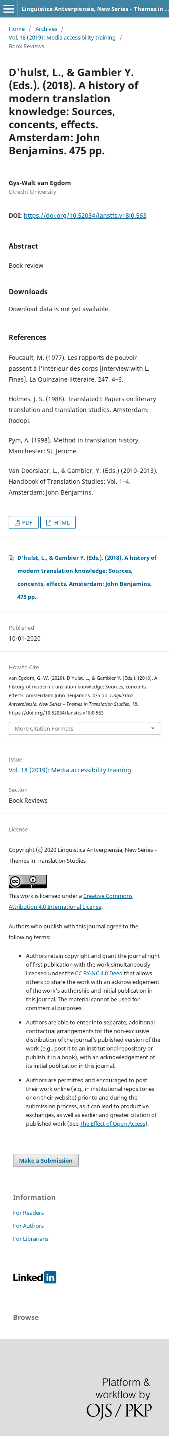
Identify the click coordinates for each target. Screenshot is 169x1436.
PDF (26, 522)
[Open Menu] (8, 8)
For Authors (28, 1226)
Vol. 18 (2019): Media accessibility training (62, 37)
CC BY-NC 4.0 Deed (99, 973)
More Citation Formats (44, 728)
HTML (61, 522)
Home (17, 29)
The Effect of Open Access (112, 1123)
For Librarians (31, 1239)
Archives (46, 29)
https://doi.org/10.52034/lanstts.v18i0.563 (85, 215)
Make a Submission (46, 1160)
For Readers (28, 1213)
